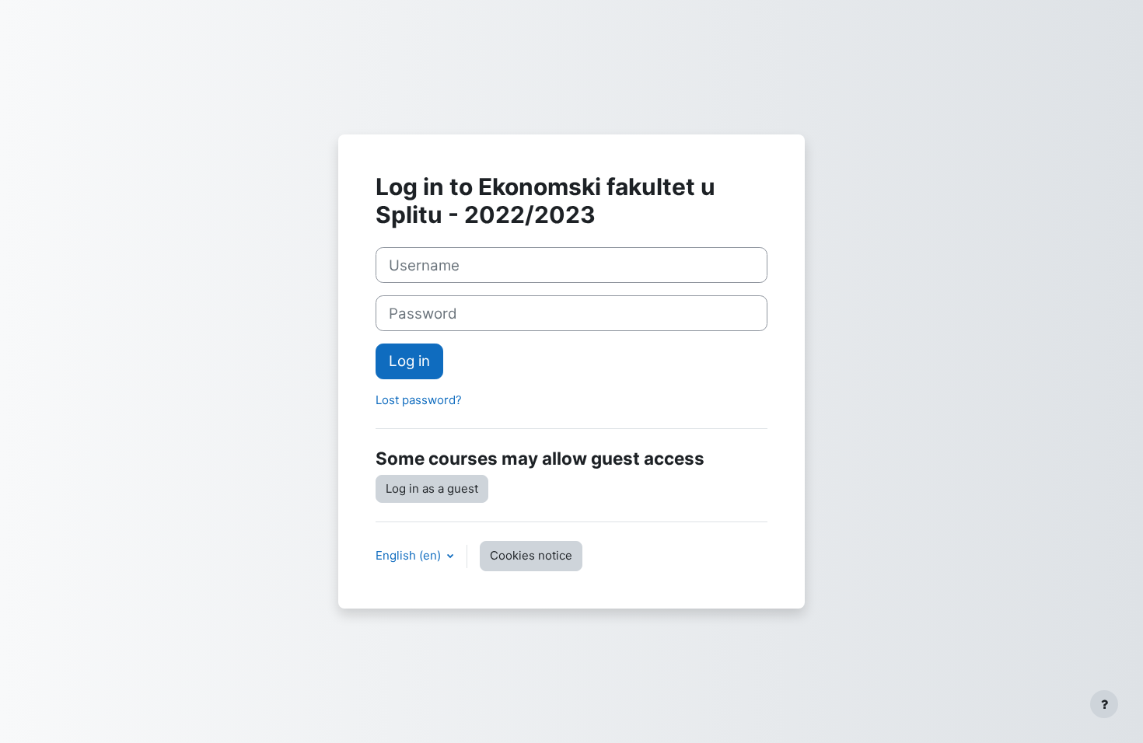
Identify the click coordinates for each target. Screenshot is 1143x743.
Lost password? (419, 399)
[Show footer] (1104, 704)
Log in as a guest (432, 488)
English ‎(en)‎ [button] (410, 555)
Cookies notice (531, 555)
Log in (409, 361)
